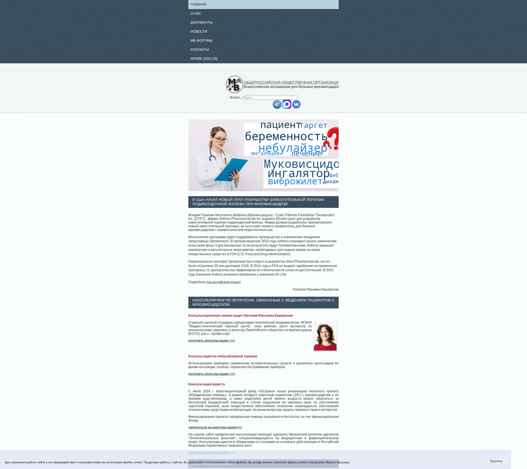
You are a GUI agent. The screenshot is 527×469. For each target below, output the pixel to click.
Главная (200, 4)
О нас (197, 14)
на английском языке (224, 284)
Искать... (236, 99)
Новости (200, 33)
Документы (203, 23)
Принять (496, 461)
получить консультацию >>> (211, 343)
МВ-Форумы (203, 42)
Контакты (201, 51)
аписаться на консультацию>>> (216, 429)
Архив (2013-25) (206, 61)
